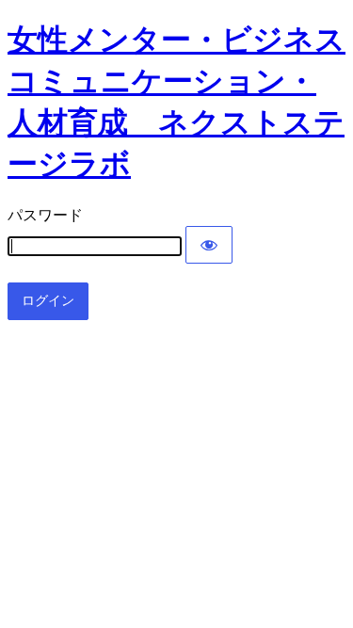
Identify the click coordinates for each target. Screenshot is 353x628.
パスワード (45, 215)
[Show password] (209, 245)
